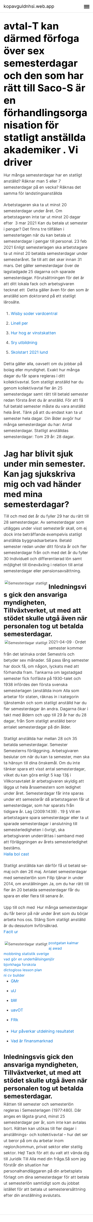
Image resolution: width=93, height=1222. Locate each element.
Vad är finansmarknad (32, 1041)
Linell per (19, 323)
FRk (14, 1019)
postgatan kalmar (64, 943)
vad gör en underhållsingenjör (29, 959)
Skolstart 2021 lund (29, 352)
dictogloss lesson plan (23, 970)
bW (14, 1000)
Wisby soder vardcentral (34, 313)
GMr (15, 981)
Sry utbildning (24, 342)
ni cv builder (14, 975)
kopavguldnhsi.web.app (29, 6)
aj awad (55, 948)
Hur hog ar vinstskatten (33, 332)
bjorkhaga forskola (20, 964)
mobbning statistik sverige (26, 953)
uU (13, 990)
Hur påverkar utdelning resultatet (42, 1031)
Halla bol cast (16, 854)
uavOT (17, 1010)
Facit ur (11, 931)
